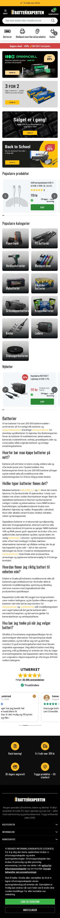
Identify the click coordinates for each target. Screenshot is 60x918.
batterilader (14, 538)
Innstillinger (30, 910)
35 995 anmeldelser (33, 679)
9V (39, 490)
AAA (27, 490)
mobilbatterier (27, 607)
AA (22, 490)
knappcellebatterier (11, 430)
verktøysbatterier (40, 430)
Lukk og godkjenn (30, 902)
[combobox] (30, 21)
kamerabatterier (10, 554)
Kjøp (42, 207)
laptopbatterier (9, 607)
